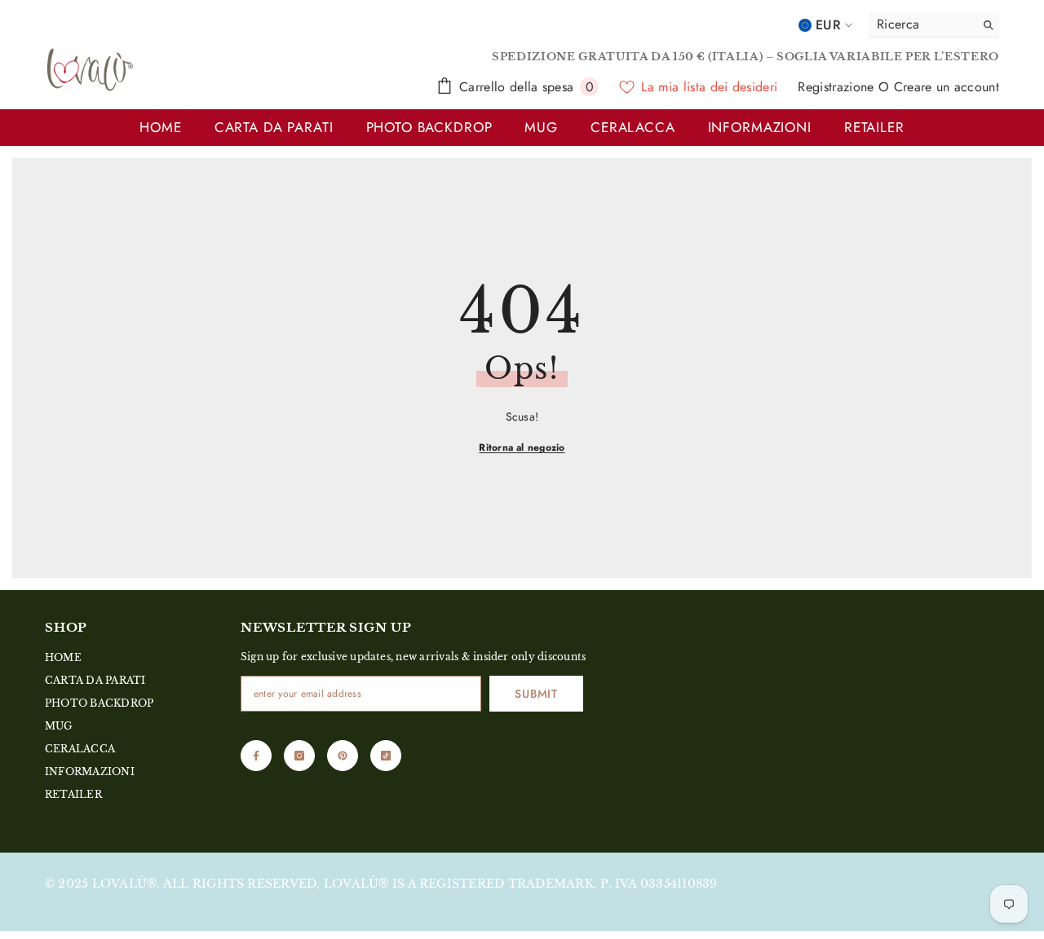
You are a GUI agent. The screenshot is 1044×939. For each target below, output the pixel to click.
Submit (536, 694)
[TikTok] (385, 755)
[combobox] (918, 24)
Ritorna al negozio (521, 447)
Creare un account (946, 86)
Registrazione (838, 86)
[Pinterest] (342, 755)
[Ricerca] (934, 24)
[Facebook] (256, 755)
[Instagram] (299, 755)
